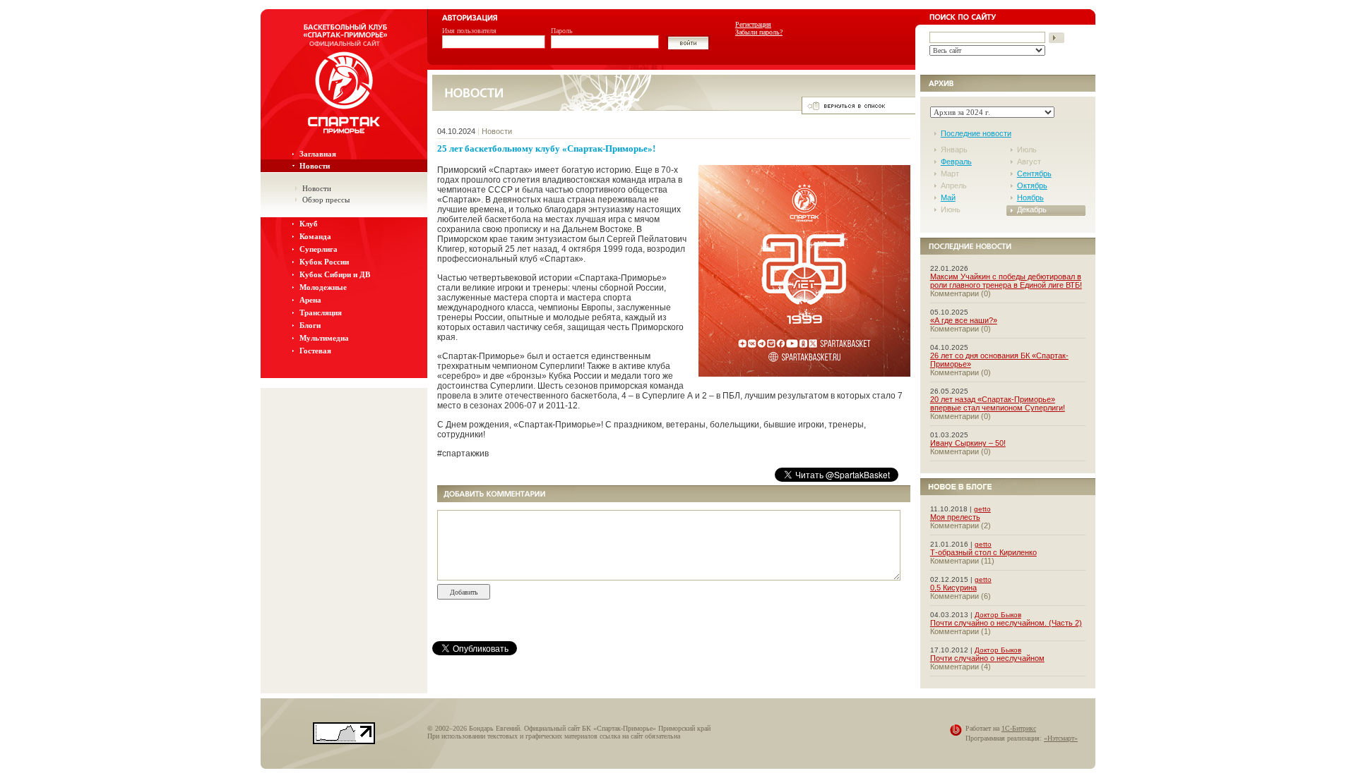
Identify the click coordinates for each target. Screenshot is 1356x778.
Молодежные (323, 287)
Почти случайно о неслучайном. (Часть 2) (1006, 623)
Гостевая (315, 350)
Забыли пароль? (759, 32)
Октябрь (1032, 185)
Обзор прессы (326, 199)
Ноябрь (1030, 197)
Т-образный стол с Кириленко (983, 552)
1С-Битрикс (1018, 728)
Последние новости (976, 133)
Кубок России (324, 261)
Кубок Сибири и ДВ (334, 274)
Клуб (308, 223)
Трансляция (320, 312)
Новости (314, 166)
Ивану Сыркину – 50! (968, 443)
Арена (310, 300)
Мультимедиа (324, 338)
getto (982, 509)
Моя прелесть (955, 517)
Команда (315, 236)
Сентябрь (1034, 173)
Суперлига (318, 249)
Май (948, 197)
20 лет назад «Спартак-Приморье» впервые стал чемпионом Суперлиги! (997, 403)
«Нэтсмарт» (1061, 738)
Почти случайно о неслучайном (987, 658)
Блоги (310, 325)
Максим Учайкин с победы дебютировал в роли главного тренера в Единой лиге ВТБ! (1006, 280)
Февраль (956, 161)
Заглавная (317, 154)
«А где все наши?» (963, 320)
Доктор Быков (998, 615)
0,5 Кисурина (953, 587)
